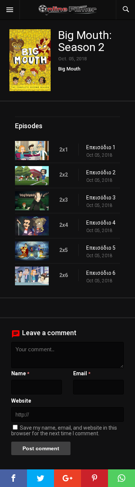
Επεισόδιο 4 (101, 223)
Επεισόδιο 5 (101, 248)
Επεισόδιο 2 (101, 172)
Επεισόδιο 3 (101, 198)
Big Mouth (69, 68)
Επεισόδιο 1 (101, 147)
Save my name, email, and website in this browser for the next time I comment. (64, 430)
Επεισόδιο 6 (101, 273)
